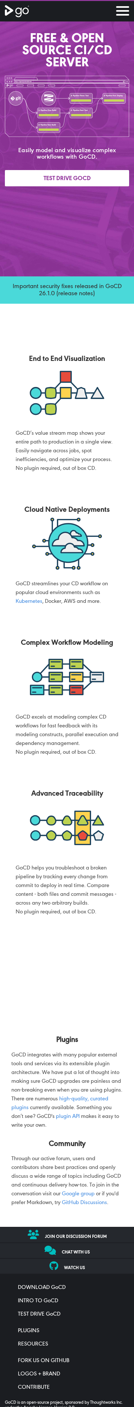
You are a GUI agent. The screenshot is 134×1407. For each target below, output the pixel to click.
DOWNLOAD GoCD (42, 1288)
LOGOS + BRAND (39, 1374)
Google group (78, 1194)
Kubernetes (29, 601)
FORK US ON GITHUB (43, 1361)
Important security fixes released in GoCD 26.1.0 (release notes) (67, 290)
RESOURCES (33, 1344)
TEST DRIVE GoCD (39, 1314)
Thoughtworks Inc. (106, 1402)
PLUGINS (28, 1331)
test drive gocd (67, 179)
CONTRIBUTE (34, 1387)
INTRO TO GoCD (38, 1301)
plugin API (68, 1117)
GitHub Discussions (84, 1203)
